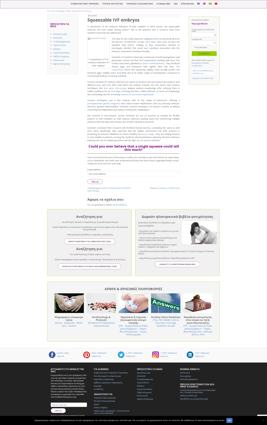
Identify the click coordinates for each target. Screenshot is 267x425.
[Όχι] (263, 420)
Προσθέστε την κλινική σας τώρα (194, 399)
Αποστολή (57, 37)
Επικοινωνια (187, 3)
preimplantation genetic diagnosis (103, 103)
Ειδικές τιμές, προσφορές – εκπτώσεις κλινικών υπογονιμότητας (112, 412)
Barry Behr (150, 41)
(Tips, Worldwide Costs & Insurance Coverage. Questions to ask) (165, 321)
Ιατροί (96, 404)
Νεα (176, 3)
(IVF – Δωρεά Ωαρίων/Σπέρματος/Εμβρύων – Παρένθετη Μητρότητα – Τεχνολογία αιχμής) (133, 326)
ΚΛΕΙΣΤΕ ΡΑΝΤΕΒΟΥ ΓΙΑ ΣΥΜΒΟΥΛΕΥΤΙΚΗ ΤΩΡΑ (89, 241)
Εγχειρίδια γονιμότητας (104, 379)
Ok (229, 420)
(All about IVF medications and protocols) (101, 321)
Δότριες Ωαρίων (101, 407)
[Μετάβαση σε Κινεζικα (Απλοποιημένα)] (216, 3)
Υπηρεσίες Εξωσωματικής (105, 397)
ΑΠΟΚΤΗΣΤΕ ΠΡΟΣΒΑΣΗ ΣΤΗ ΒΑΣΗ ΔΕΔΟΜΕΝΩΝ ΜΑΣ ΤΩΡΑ (89, 266)
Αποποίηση (185, 372)
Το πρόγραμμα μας (61, 41)
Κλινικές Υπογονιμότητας (104, 401)
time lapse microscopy (114, 88)
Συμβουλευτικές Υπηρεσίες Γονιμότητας (111, 372)
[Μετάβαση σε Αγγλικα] (204, 3)
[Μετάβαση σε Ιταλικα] (210, 3)
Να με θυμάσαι (201, 48)
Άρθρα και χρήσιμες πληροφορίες (108, 382)
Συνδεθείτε (98, 389)
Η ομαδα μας (163, 3)
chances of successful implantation (137, 94)
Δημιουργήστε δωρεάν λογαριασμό (203, 63)
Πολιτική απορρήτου (189, 379)
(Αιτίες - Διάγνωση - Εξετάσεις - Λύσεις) (69, 321)
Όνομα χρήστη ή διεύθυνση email (203, 30)
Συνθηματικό (197, 39)
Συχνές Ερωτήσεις (61, 52)
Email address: (94, 169)
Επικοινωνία (58, 60)
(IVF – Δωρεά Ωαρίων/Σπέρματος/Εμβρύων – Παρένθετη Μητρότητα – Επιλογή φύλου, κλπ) (197, 326)
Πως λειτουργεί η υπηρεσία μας (107, 376)
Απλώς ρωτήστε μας (188, 395)
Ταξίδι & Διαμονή (61, 56)
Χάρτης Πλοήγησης (61, 63)
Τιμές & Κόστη (59, 45)
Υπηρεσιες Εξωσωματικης (139, 3)
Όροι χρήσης (185, 376)
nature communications (153, 63)
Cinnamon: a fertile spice (168, 188)
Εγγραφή (97, 386)
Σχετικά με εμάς (60, 34)
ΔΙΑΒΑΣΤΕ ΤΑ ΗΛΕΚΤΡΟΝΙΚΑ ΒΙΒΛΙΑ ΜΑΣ (177, 264)
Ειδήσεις (57, 49)
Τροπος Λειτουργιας (112, 3)
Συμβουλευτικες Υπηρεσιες (85, 3)
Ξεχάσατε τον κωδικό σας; (203, 78)
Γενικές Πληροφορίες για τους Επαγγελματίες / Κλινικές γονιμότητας (198, 391)
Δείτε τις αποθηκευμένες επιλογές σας (203, 72)
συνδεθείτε (121, 204)
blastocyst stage (146, 134)
